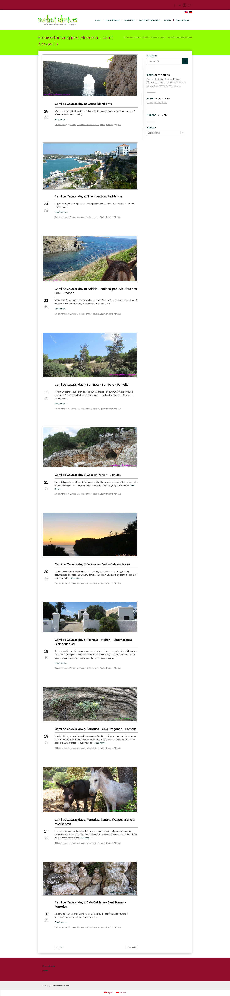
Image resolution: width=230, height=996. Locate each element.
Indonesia (177, 86)
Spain (162, 37)
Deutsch (122, 993)
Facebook (175, 5)
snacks (150, 102)
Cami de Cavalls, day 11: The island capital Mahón (88, 196)
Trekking (109, 125)
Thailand (168, 79)
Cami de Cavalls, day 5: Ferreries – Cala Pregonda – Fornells (95, 729)
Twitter (179, 5)
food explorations (149, 20)
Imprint (44, 971)
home (98, 20)
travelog (129, 20)
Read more (61, 119)
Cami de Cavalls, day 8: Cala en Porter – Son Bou (88, 474)
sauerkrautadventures (61, 985)
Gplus (189, 5)
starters (157, 102)
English (110, 993)
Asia (184, 82)
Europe (154, 37)
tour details (112, 20)
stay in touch (183, 20)
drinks (164, 102)
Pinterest (184, 5)
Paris (178, 82)
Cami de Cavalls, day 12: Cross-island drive (84, 103)
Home (137, 37)
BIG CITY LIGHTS (163, 86)
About (167, 20)
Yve (119, 125)
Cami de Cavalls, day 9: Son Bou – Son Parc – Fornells (91, 384)
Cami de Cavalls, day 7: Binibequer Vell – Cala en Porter (92, 564)
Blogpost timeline (48, 966)
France (150, 79)
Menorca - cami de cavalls (88, 125)
